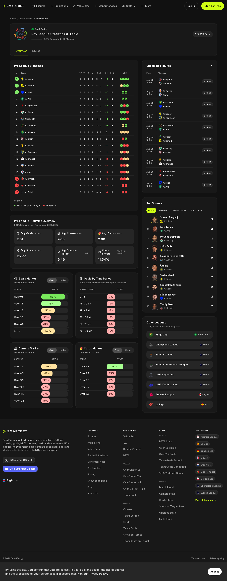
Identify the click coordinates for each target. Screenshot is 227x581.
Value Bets (83, 5)
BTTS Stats (165, 441)
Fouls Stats (165, 519)
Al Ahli (28, 99)
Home (13, 18)
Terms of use (198, 558)
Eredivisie (206, 464)
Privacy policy (217, 558)
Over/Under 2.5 (132, 476)
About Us (92, 493)
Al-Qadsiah (31, 105)
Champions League (167, 344)
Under (63, 280)
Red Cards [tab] (196, 210)
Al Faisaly (30, 185)
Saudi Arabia (26, 18)
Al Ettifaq (29, 112)
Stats (129, 5)
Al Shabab (30, 158)
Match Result (166, 487)
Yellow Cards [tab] (179, 210)
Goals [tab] (151, 210)
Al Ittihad (29, 85)
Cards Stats (166, 500)
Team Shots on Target (136, 541)
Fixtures (40, 5)
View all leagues (204, 500)
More (148, 5)
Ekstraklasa (207, 478)
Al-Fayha (29, 165)
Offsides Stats (167, 512)
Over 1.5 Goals (167, 447)
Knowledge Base (97, 480)
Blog (90, 487)
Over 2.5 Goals (167, 454)
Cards (126, 522)
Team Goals (130, 495)
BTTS (126, 455)
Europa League (164, 354)
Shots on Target (132, 534)
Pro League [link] (42, 18)
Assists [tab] (163, 210)
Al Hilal (28, 92)
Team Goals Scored (170, 460)
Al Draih (29, 139)
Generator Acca (108, 5)
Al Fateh (29, 192)
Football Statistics (97, 455)
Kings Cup (162, 334)
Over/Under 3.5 (132, 482)
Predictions (61, 5)
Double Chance (132, 449)
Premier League (165, 394)
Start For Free (213, 5)
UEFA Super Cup (165, 374)
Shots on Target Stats (171, 506)
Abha (28, 172)
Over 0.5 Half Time (134, 488)
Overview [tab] (21, 50)
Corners (127, 509)
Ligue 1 (204, 457)
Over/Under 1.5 (131, 469)
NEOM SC (30, 119)
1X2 (125, 442)
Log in (191, 5)
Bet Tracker (94, 468)
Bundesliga (207, 450)
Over (51, 280)
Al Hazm (29, 145)
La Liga (160, 404)
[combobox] (203, 34)
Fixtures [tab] (35, 50)
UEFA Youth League (167, 384)
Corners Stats (167, 493)
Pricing (91, 474)
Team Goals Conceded (172, 466)
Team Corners (131, 515)
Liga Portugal (208, 471)
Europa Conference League (172, 364)
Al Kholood (30, 125)
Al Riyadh (30, 178)
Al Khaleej (30, 132)
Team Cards (130, 528)
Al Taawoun (31, 152)
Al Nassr (29, 79)
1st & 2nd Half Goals (171, 473)
